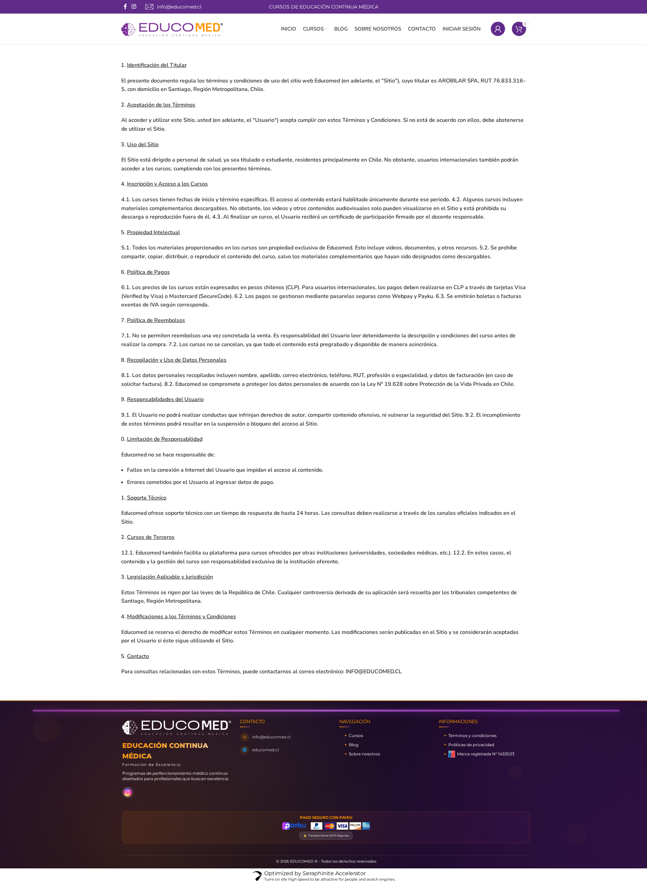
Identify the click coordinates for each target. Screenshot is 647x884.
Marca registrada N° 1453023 (486, 753)
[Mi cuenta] (497, 29)
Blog (353, 744)
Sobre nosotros (364, 753)
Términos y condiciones (472, 735)
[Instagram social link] (134, 6)
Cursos (356, 735)
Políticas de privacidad (471, 744)
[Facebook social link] (125, 6)
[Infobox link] (173, 7)
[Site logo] (172, 28)
